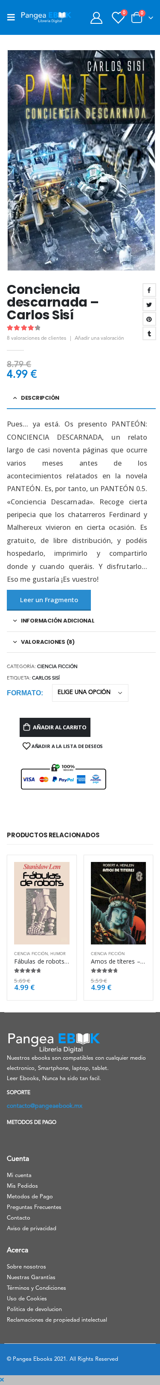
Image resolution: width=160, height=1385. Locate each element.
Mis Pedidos (22, 1186)
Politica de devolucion (34, 1309)
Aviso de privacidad (31, 1228)
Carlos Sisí (46, 678)
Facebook (149, 290)
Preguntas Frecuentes (34, 1207)
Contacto (18, 1218)
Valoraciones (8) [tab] (48, 642)
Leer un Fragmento (49, 599)
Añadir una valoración (99, 338)
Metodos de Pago (30, 1197)
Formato (24, 693)
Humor (58, 954)
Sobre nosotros (26, 1267)
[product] (42, 903)
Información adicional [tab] (58, 621)
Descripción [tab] (40, 398)
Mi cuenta (19, 1175)
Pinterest (149, 319)
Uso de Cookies (27, 1299)
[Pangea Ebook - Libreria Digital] (46, 17)
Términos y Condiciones (36, 1288)
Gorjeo (149, 304)
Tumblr (149, 333)
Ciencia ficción (57, 667)
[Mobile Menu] (13, 17)
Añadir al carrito (60, 727)
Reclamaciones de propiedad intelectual (57, 1320)
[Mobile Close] (2, 1380)
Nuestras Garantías (31, 1277)
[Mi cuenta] (96, 17)
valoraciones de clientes (36, 338)
